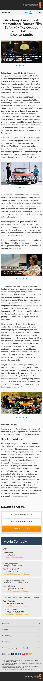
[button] (16, 65)
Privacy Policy (36, 669)
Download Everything (21, 528)
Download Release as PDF (21, 514)
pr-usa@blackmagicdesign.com (15, 606)
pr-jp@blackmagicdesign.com (15, 557)
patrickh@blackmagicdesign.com (16, 591)
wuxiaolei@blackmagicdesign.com (16, 574)
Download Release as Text (21, 521)
